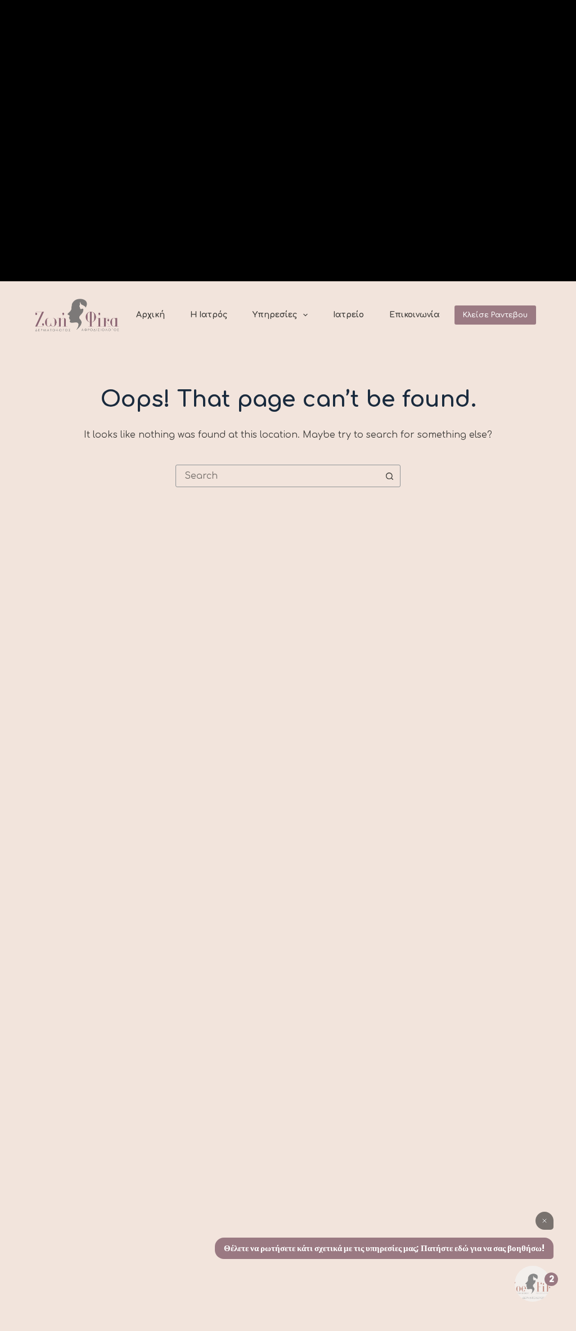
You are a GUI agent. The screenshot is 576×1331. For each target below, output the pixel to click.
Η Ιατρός (208, 315)
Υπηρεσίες (275, 315)
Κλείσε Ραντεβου (495, 315)
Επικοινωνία (414, 315)
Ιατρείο (348, 315)
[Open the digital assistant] (533, 1284)
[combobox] (277, 476)
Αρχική (150, 315)
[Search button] (389, 476)
